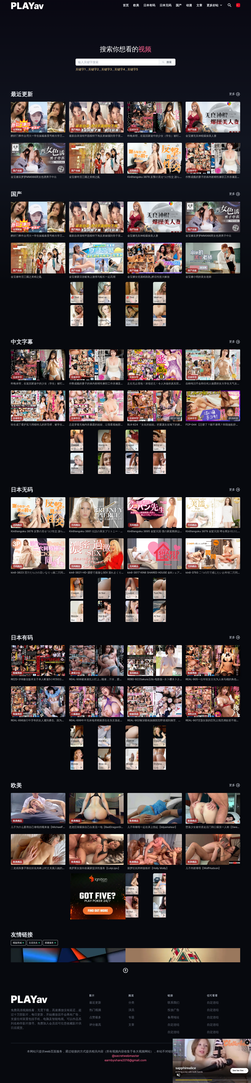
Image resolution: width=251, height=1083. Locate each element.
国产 (179, 5)
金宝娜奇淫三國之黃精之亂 (84, 176)
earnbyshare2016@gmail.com (125, 1060)
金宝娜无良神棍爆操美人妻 (201, 135)
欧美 (136, 5)
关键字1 (81, 69)
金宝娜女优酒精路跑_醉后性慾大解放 (148, 276)
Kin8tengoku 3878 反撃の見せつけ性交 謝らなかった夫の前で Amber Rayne (172, 176)
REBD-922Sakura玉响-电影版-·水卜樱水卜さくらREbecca (161, 679)
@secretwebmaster (125, 1056)
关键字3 (106, 69)
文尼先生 (33, 942)
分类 (131, 1002)
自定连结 (173, 1024)
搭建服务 (49, 942)
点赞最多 (95, 1017)
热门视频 (95, 1010)
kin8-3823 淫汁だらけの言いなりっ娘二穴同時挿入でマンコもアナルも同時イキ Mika (61, 572)
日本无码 (165, 5)
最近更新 (95, 1002)
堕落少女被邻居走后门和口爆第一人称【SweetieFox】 (217, 827)
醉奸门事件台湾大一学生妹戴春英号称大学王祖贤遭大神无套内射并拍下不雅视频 (57, 135)
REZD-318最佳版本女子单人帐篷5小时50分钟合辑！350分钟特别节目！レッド (57, 679)
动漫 (189, 5)
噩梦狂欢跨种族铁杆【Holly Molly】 (148, 868)
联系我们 (173, 1002)
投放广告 (173, 1010)
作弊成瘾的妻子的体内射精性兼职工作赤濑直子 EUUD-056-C (104, 383)
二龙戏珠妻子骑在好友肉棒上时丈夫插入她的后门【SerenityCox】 (49, 868)
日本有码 (149, 5)
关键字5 (132, 69)
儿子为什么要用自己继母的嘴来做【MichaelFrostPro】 (42, 827)
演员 (131, 1010)
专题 (131, 1017)
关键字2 (93, 69)
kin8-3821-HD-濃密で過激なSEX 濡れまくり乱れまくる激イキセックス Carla (114, 572)
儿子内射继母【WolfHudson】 (203, 868)
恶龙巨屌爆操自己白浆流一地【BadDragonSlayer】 (99, 827)
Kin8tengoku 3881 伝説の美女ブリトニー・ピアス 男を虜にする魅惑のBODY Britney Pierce (123, 531)
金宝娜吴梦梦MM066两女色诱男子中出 (34, 176)
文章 (199, 5)
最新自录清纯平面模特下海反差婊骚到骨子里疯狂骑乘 (100, 135)
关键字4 (119, 69)
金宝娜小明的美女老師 (198, 276)
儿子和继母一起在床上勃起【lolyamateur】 (152, 827)
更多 (232, 94)
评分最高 (95, 1024)
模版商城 (17, 942)
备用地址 (173, 1017)
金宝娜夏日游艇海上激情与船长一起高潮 (92, 276)
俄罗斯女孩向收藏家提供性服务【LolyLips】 (94, 868)
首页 (126, 5)
